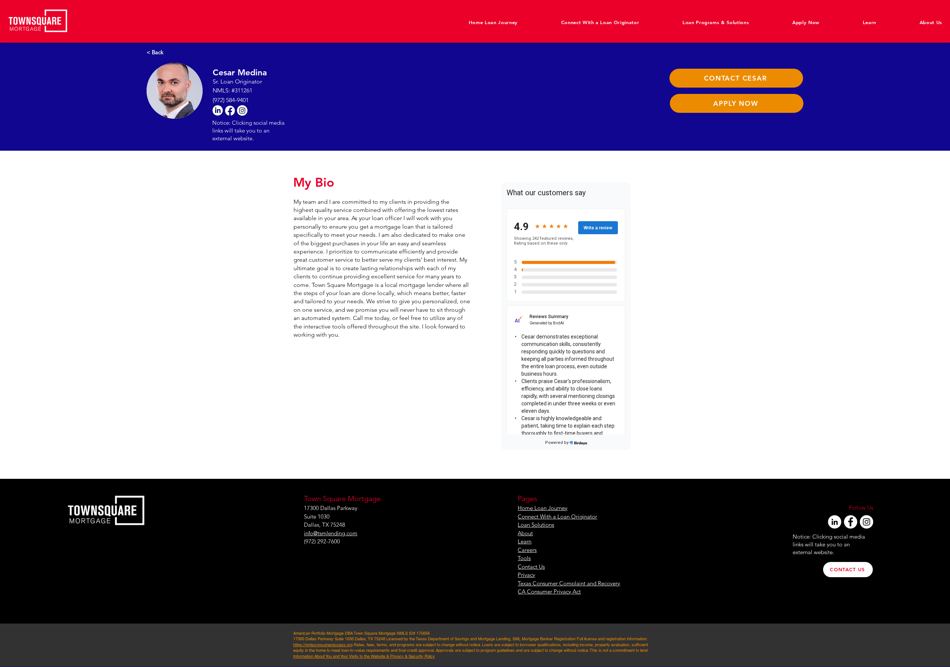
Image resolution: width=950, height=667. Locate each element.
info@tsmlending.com (330, 533)
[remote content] (566, 316)
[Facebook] (850, 522)
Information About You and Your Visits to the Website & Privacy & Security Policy (364, 656)
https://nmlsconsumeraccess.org (323, 644)
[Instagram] (866, 522)
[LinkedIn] (834, 522)
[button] (913, 22)
